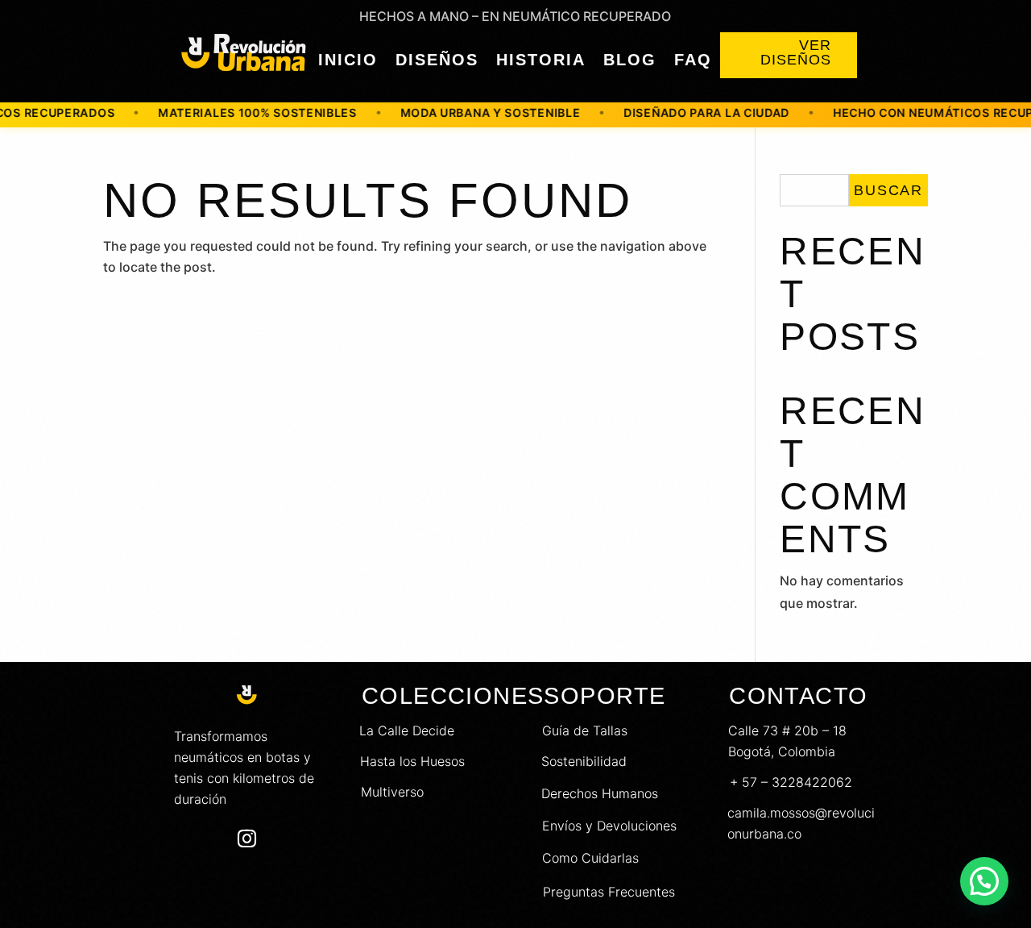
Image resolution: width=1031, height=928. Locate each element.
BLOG (629, 60)
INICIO (348, 60)
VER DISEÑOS (795, 52)
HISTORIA (541, 60)
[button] (984, 881)
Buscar (888, 190)
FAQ (693, 60)
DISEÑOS (436, 60)
